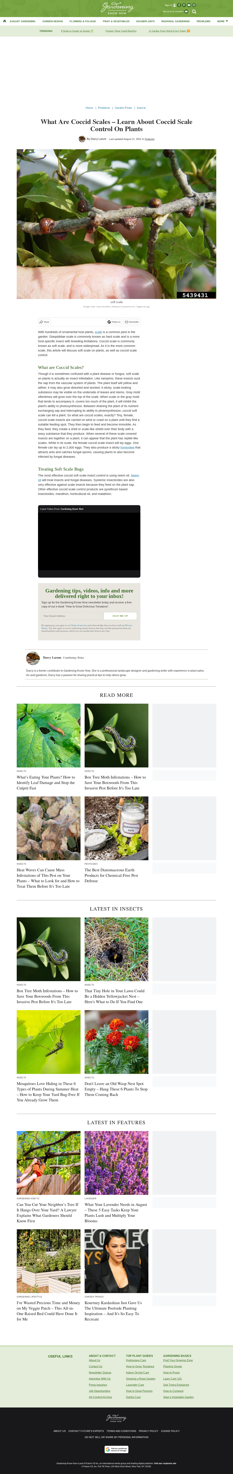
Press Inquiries (98, 1384)
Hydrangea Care (136, 1360)
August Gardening (22, 21)
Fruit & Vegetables (116, 21)
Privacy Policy (148, 1431)
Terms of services (79, 625)
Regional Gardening (175, 21)
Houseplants (145, 21)
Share (46, 322)
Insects (141, 107)
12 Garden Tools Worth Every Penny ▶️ (169, 31)
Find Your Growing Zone (178, 1360)
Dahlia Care (133, 1397)
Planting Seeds (172, 1366)
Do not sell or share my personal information (116, 1437)
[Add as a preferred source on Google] (116, 1449)
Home (89, 107)
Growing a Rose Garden (140, 1378)
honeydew (127, 447)
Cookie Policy (170, 1431)
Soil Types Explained (176, 1384)
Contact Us (95, 1366)
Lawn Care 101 (172, 1378)
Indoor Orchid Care (137, 1372)
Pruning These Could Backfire (121, 31)
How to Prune (171, 1372)
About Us (94, 1360)
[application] (89, 541)
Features (150, 139)
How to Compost (173, 1391)
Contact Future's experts (86, 1431)
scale (98, 332)
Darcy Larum (98, 138)
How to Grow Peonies (139, 1391)
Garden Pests (123, 107)
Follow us (116, 322)
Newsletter (134, 322)
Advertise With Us (100, 1378)
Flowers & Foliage (83, 21)
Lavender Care (135, 1384)
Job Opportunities (99, 1391)
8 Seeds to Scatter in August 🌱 (77, 31)
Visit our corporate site (165, 1463)
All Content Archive (100, 1397)
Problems (203, 21)
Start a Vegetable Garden (178, 1397)
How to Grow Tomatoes (140, 1366)
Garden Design (52, 21)
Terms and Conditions (121, 1431)
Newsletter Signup (100, 1372)
